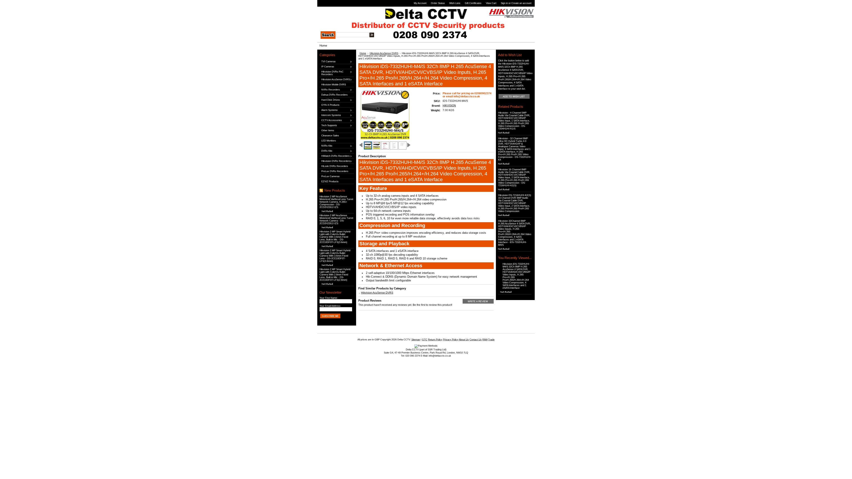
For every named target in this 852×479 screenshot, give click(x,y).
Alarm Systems (329, 110)
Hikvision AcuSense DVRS (335, 79)
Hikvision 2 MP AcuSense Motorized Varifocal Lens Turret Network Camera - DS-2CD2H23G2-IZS (336, 219)
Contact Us (475, 339)
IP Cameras (327, 66)
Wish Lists (454, 3)
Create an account (521, 3)
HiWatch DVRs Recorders (335, 156)
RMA (484, 339)
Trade (491, 339)
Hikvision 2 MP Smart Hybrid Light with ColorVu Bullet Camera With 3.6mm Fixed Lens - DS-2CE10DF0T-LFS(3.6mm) (335, 255)
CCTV (332, 13)
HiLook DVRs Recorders (334, 166)
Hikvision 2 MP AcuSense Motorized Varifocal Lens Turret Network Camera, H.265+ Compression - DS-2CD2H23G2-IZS (336, 201)
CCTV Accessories (331, 120)
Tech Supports (328, 125)
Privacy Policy (450, 339)
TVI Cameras (328, 61)
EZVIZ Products (330, 181)
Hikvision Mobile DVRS (333, 84)
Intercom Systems (330, 115)
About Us (464, 339)
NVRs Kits (326, 145)
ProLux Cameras (330, 176)
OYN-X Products (330, 105)
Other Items (327, 130)
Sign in (504, 3)
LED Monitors (328, 140)
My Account (420, 3)
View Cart (491, 3)
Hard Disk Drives (330, 100)
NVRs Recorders (330, 89)
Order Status (438, 3)
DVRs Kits (326, 151)
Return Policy (435, 339)
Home (363, 53)
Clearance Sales (330, 135)
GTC (424, 339)
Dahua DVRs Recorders (334, 94)
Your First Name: (329, 297)
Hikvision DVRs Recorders (335, 161)
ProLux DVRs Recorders (334, 171)
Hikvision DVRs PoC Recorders (331, 73)
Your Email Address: (330, 305)
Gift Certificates (473, 3)
